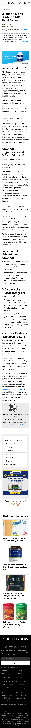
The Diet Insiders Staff (8, 24)
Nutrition (5, 670)
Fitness (19, 674)
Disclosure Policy (21, 685)
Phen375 (9, 461)
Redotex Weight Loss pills (12, 389)
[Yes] (13, 505)
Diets (3, 674)
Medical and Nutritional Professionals (17, 30)
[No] (18, 505)
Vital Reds (9, 458)
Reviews (8, 9)
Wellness (20, 670)
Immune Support (12, 464)
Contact (19, 692)
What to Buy (6, 677)
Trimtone (9, 447)
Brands (19, 677)
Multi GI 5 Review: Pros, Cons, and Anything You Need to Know (14, 595)
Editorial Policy (20, 681)
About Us (5, 692)
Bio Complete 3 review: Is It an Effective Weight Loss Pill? (15, 567)
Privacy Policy (20, 688)
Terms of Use (6, 688)
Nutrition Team (7, 695)
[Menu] (29, 3)
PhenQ (8, 454)
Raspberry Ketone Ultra (14, 444)
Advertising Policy (8, 681)
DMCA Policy (6, 698)
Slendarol (9, 451)
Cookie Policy (21, 698)
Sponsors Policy (7, 685)
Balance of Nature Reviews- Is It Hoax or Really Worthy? (15, 624)
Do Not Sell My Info (8, 701)
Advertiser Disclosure (21, 41)
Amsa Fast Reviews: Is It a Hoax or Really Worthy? (15, 539)
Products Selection (22, 695)
